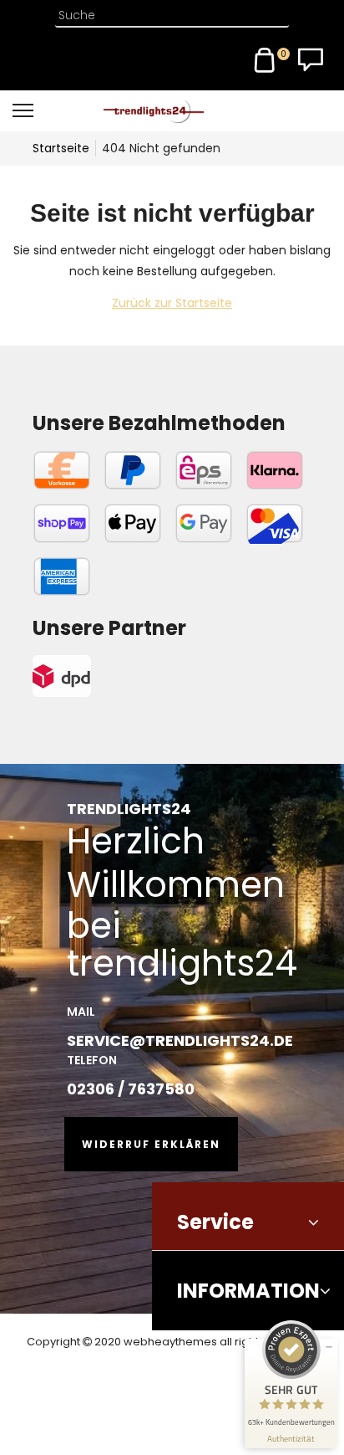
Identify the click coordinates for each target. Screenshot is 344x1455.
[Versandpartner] (109, 676)
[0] (264, 60)
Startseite (61, 148)
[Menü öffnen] (51, 110)
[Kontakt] (310, 60)
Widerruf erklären (151, 1144)
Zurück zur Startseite (172, 303)
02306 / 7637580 (131, 1088)
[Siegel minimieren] (329, 1347)
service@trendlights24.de (180, 1040)
